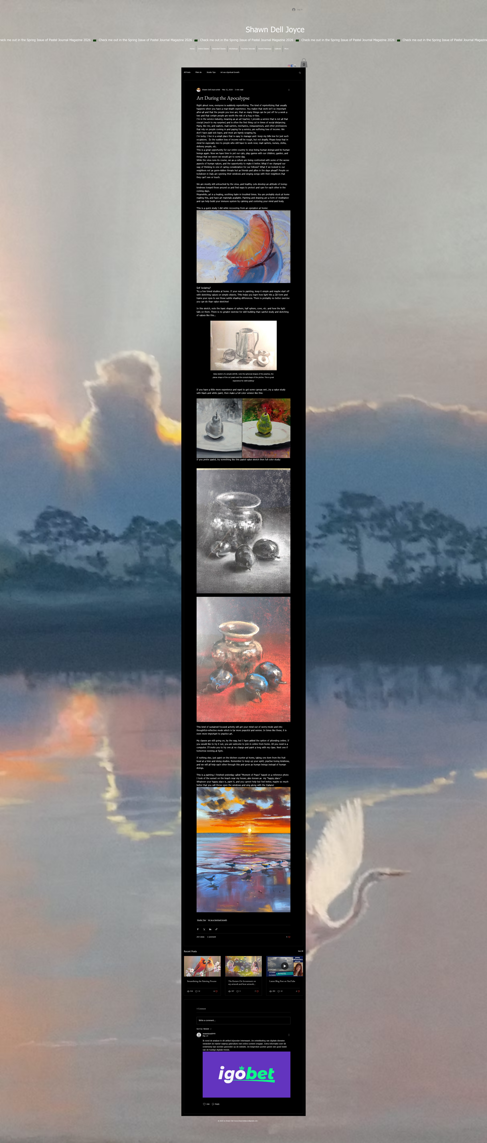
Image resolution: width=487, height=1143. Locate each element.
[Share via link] (216, 929)
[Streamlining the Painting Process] (202, 966)
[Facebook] (292, 66)
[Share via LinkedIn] (210, 929)
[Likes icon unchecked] (204, 1104)
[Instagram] (289, 66)
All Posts (187, 72)
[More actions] (288, 89)
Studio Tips (211, 72)
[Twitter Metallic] (295, 66)
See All (300, 951)
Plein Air (198, 72)
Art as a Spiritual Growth (230, 72)
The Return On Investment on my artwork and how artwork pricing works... (242, 982)
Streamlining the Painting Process (201, 981)
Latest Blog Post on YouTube (282, 981)
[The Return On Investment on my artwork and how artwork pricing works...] (243, 966)
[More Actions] (288, 1034)
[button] (304, 62)
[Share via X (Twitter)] (204, 929)
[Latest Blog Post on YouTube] (284, 966)
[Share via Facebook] (198, 929)
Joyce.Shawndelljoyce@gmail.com (245, 1121)
